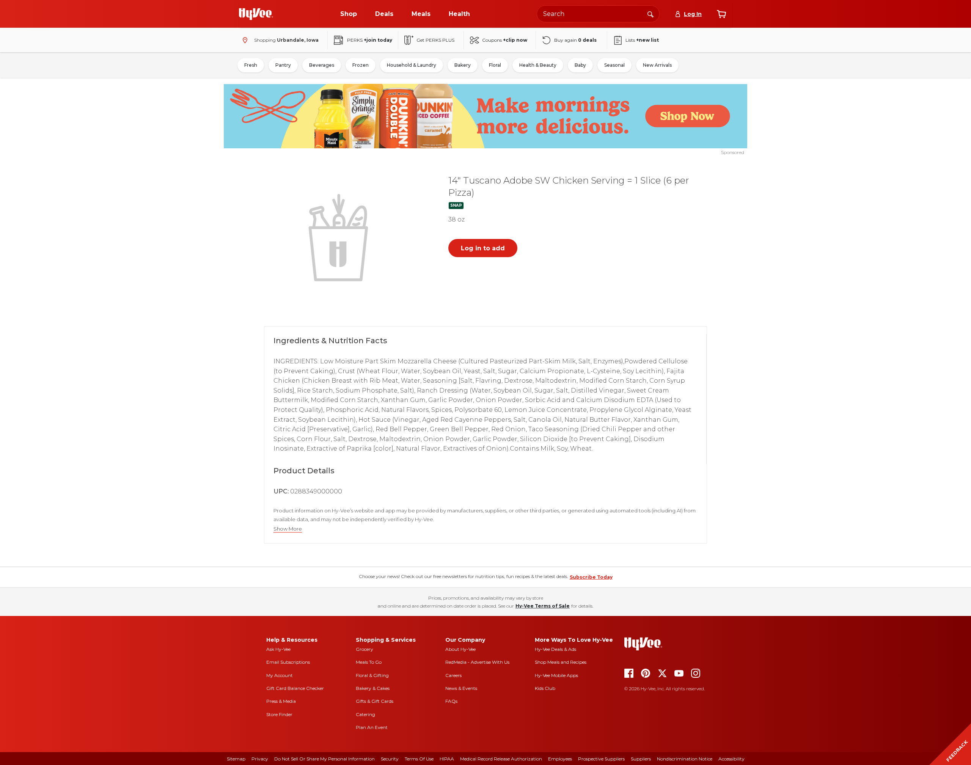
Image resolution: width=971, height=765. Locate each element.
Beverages (321, 65)
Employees (560, 759)
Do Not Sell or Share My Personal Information (324, 759)
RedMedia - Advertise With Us (477, 662)
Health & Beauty (537, 65)
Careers (453, 675)
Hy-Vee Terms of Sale (542, 606)
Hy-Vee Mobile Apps (556, 675)
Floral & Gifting (372, 675)
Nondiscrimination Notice (684, 759)
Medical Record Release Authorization (501, 759)
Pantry (283, 65)
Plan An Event (372, 727)
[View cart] (721, 14)
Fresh (250, 65)
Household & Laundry (411, 65)
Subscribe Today (591, 577)
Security (390, 759)
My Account (279, 675)
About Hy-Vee (460, 649)
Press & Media (281, 701)
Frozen (360, 65)
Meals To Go (369, 662)
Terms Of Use (419, 759)
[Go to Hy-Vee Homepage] (256, 14)
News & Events (461, 688)
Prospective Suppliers (601, 759)
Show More (287, 529)
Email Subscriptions (288, 662)
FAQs (451, 701)
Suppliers (641, 759)
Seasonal (614, 65)
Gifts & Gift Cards (374, 701)
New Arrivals (657, 65)
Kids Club (545, 688)
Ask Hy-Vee (278, 649)
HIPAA (447, 759)
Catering (365, 714)
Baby (580, 65)
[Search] (650, 13)
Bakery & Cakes (373, 688)
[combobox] (598, 13)
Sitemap (236, 759)
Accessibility (731, 759)
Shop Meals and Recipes (560, 662)
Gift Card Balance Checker (295, 688)
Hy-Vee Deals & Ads (555, 649)
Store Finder (279, 714)
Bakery (462, 65)
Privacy (259, 759)
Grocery (364, 649)
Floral (495, 65)
